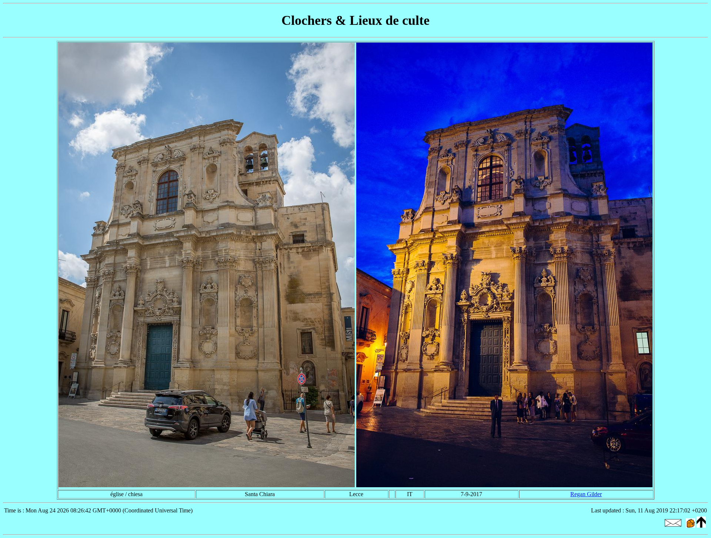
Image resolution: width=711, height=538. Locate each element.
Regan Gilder (586, 494)
